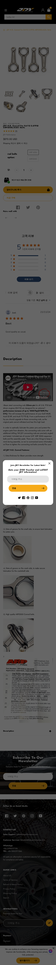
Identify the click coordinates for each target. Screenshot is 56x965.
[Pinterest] (28, 497)
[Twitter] (19, 497)
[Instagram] (32, 497)
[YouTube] (36, 497)
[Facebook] (23, 497)
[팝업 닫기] (49, 463)
